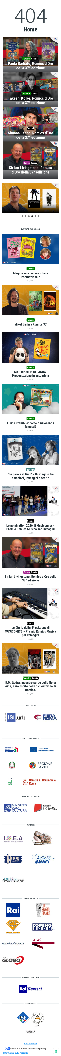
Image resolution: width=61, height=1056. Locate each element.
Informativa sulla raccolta (15, 1053)
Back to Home (30, 1043)
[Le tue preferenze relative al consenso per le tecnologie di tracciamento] (56, 1051)
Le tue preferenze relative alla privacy (28, 1048)
